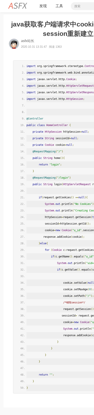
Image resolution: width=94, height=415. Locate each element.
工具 (59, 6)
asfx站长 (27, 41)
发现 (43, 6)
